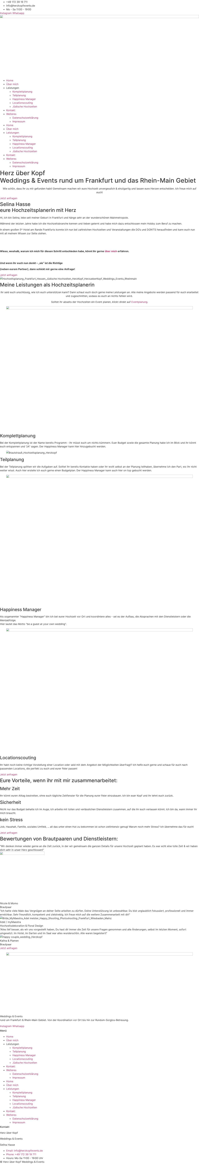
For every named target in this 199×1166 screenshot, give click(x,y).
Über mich (12, 84)
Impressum (18, 121)
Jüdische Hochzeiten (24, 106)
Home (9, 80)
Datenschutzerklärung (25, 117)
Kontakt (10, 110)
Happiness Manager (24, 99)
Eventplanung (139, 301)
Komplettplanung (22, 91)
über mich (111, 251)
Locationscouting (22, 102)
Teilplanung (19, 95)
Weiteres (11, 113)
